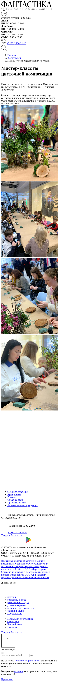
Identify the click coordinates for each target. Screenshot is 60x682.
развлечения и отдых (18, 602)
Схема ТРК (13, 621)
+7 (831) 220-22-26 (16, 43)
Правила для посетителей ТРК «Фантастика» (25, 577)
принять (18, 671)
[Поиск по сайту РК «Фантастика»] (4, 50)
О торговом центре (17, 491)
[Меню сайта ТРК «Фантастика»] (14, 50)
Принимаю (7, 679)
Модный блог (14, 613)
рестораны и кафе (16, 599)
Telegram (5, 535)
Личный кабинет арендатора (22, 505)
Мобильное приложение (20, 618)
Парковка (12, 627)
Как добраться (14, 624)
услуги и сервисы (16, 605)
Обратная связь (15, 500)
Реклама (11, 497)
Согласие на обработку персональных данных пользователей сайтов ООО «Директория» (25, 573)
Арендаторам (14, 494)
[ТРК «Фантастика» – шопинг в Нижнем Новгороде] (26, 9)
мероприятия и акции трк (20, 608)
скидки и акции (15, 610)
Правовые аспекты (17, 502)
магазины (12, 597)
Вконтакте (16, 535)
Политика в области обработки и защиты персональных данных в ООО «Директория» (25, 562)
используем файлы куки (27, 660)
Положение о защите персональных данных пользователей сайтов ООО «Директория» (24, 567)
